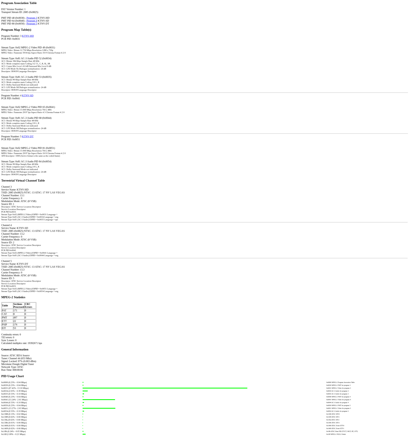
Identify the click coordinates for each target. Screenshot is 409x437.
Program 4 (32, 20)
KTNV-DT (28, 136)
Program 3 (32, 17)
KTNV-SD (27, 95)
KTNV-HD (28, 36)
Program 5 (32, 23)
